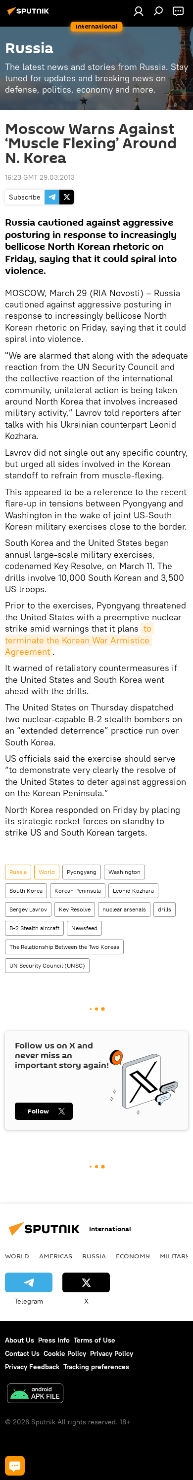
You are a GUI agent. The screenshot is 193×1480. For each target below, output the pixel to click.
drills (164, 909)
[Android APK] (35, 1394)
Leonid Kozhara (133, 890)
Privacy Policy (111, 1353)
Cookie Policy (65, 1353)
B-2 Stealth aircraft (34, 928)
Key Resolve (75, 909)
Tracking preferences (96, 1366)
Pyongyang (81, 871)
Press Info (54, 1340)
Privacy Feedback (32, 1366)
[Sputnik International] (29, 14)
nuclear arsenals (124, 909)
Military (175, 1255)
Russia (18, 871)
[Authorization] (138, 11)
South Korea (26, 890)
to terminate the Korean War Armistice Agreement (79, 640)
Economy (133, 1255)
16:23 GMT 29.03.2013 (40, 177)
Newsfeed (84, 928)
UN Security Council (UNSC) (47, 965)
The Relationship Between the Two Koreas (64, 946)
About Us (19, 1340)
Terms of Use (94, 1340)
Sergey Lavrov (28, 909)
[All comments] (15, 1466)
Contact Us (22, 1353)
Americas (55, 1255)
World (47, 871)
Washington (124, 871)
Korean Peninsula (77, 890)
